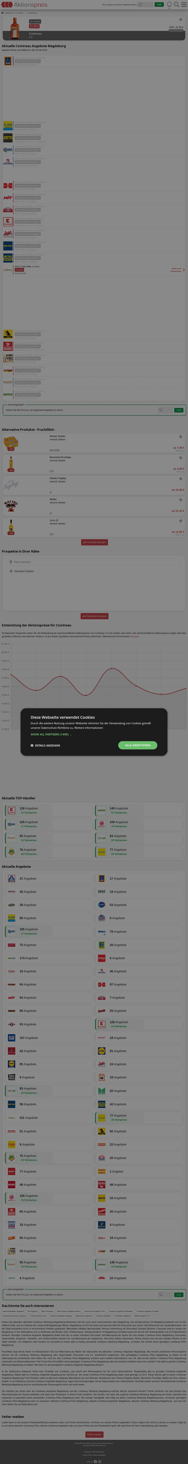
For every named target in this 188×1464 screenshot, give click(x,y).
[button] (94, 734)
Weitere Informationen (88, 727)
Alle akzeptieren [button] (137, 745)
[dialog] (94, 732)
